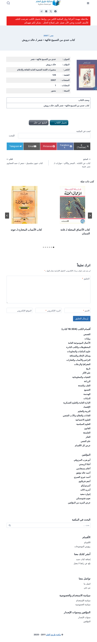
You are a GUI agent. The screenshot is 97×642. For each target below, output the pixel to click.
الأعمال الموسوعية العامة (79, 343)
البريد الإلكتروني (52, 310)
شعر (51, 35)
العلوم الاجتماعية (83, 420)
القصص (86, 334)
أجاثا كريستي (84, 464)
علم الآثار (86, 373)
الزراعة (87, 381)
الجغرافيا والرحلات (82, 364)
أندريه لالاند (85, 490)
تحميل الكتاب (60, 122)
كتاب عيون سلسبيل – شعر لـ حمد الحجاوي (25, 161)
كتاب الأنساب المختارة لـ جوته (26, 229)
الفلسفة (86, 432)
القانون (87, 428)
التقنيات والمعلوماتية (81, 377)
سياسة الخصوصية (82, 604)
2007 (46, 35)
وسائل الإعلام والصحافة (80, 355)
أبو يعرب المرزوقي (82, 460)
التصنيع (87, 390)
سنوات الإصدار (84, 617)
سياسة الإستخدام (83, 600)
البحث (12, 135)
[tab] (53, 247)
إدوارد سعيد (85, 494)
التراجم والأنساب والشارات (78, 360)
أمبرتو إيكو (85, 485)
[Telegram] (42, 11)
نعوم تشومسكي (83, 498)
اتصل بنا (87, 583)
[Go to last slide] (90, 216)
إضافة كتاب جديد (83, 559)
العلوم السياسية (83, 424)
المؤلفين (86, 621)
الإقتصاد (86, 407)
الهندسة (86, 394)
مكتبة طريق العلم (53, 634)
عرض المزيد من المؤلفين (79, 502)
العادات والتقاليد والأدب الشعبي (76, 415)
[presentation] (72, 205)
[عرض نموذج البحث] (8, 3)
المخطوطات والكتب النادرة (78, 347)
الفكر (88, 437)
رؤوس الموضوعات (82, 546)
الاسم (86, 310)
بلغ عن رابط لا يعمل (82, 563)
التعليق (85, 278)
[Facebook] (55, 11)
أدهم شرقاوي (84, 481)
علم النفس (85, 441)
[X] (51, 11)
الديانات (86, 398)
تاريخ (88, 368)
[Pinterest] (46, 11)
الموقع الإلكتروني (24, 310)
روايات (87, 338)
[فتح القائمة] (88, 3)
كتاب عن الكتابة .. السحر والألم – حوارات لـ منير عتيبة (72, 163)
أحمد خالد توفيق (83, 473)
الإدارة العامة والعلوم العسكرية (76, 402)
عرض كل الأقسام (82, 445)
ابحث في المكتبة (83, 131)
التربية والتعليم (84, 411)
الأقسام (87, 542)
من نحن (87, 587)
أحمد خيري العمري (82, 477)
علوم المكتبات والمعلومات (78, 351)
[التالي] (7, 216)
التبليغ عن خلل (40, 122)
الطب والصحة (84, 385)
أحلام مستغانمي (83, 468)
